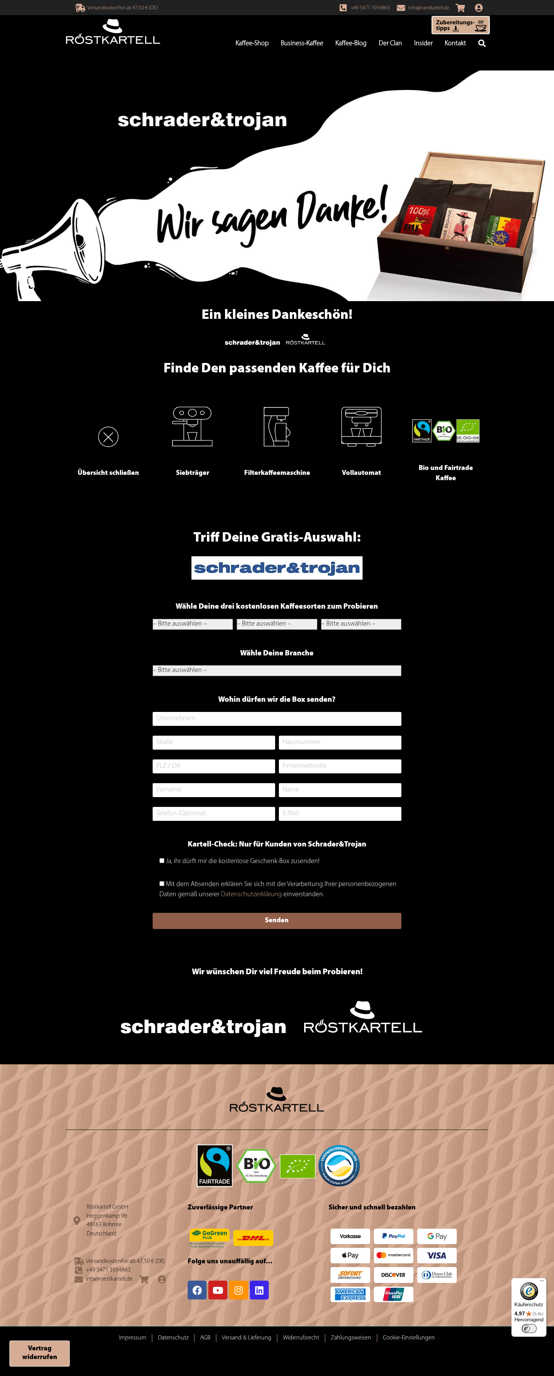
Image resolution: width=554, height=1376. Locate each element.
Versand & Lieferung (246, 1338)
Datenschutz (173, 1338)
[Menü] (541, 1282)
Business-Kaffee (302, 43)
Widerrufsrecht (301, 1338)
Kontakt (455, 43)
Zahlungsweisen (351, 1338)
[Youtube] (217, 1290)
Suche (482, 44)
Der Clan (390, 43)
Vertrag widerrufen (39, 1353)
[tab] (108, 435)
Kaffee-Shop (252, 43)
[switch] (529, 1328)
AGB (205, 1338)
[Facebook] (197, 1290)
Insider (423, 43)
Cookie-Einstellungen (409, 1338)
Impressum (132, 1338)
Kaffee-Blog (351, 43)
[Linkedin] (259, 1290)
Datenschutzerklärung (251, 894)
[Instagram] (238, 1290)
